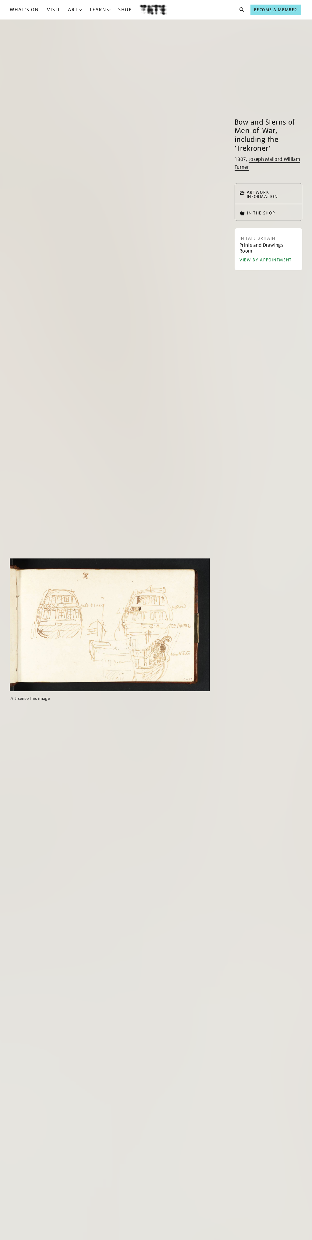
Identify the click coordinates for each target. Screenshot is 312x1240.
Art (73, 10)
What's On (24, 10)
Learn (98, 10)
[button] (240, 10)
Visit (53, 10)
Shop (125, 10)
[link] (30, 698)
